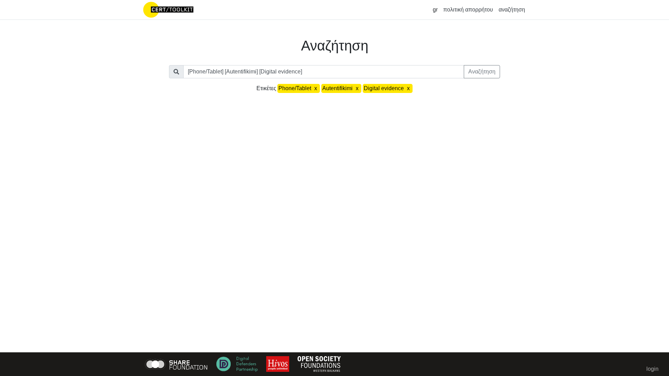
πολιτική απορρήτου (468, 10)
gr (435, 10)
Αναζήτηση (481, 72)
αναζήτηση (512, 10)
